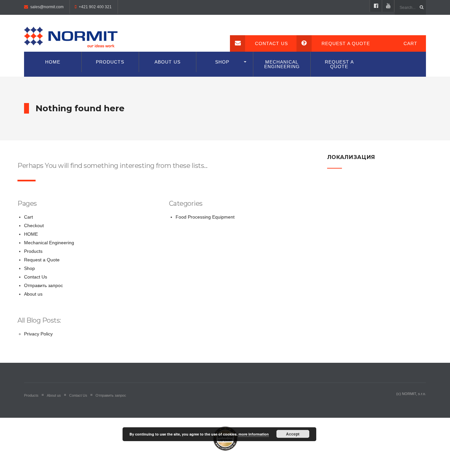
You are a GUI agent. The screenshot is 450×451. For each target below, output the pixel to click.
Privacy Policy (38, 333)
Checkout (34, 225)
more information (254, 434)
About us (168, 62)
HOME (52, 62)
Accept (292, 434)
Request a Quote (346, 43)
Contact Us (271, 43)
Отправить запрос (43, 285)
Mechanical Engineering (282, 64)
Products (110, 62)
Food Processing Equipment (205, 217)
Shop (222, 62)
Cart (410, 43)
